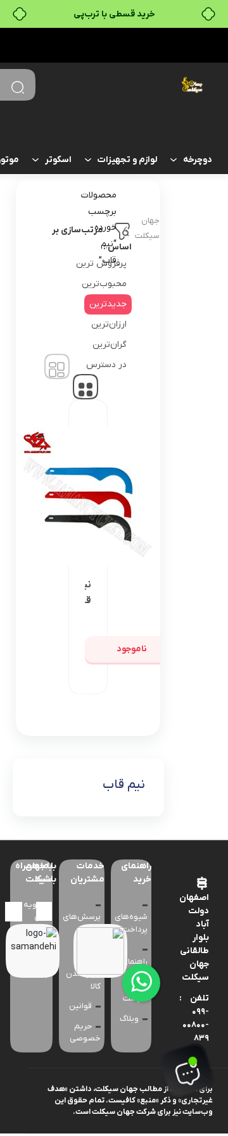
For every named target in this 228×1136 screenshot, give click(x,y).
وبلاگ (129, 1018)
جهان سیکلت (147, 228)
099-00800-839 (195, 1025)
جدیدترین (108, 304)
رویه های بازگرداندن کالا (31, 923)
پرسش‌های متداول (82, 923)
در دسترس (106, 365)
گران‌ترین (109, 345)
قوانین (80, 1006)
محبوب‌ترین (104, 284)
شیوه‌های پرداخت (131, 923)
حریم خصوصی (85, 1032)
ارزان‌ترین (109, 324)
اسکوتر (58, 160)
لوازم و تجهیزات (127, 160)
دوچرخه (197, 160)
